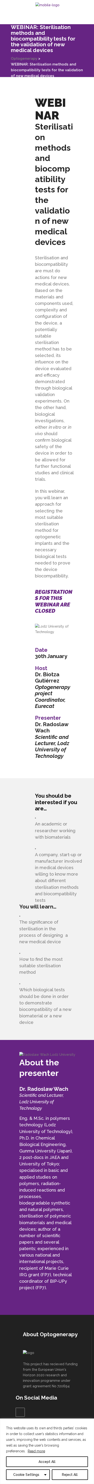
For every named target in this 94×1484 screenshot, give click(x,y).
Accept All (47, 1462)
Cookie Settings (26, 1475)
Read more (36, 1451)
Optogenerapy (24, 58)
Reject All (70, 1475)
